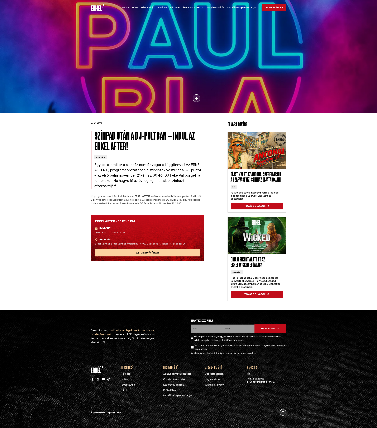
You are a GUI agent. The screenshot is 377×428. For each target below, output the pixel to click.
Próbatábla (169, 390)
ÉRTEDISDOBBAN (193, 7)
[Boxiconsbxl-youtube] (103, 379)
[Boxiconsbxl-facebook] (92, 379)
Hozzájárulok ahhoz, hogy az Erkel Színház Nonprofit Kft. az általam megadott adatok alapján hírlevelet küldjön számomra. (237, 338)
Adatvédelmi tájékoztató (177, 373)
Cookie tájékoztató (174, 379)
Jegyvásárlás (212, 379)
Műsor (125, 7)
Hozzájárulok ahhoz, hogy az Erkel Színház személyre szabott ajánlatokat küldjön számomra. (240, 347)
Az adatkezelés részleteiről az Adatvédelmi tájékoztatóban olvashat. (223, 353)
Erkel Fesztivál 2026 (168, 7)
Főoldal (125, 373)
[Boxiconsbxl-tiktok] (108, 379)
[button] (257, 206)
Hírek (135, 7)
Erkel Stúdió (147, 7)
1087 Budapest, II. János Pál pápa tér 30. (261, 380)
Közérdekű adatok (173, 384)
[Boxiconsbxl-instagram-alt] (98, 379)
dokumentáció (170, 367)
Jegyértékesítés (215, 7)
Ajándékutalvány (214, 384)
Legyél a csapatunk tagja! (241, 7)
